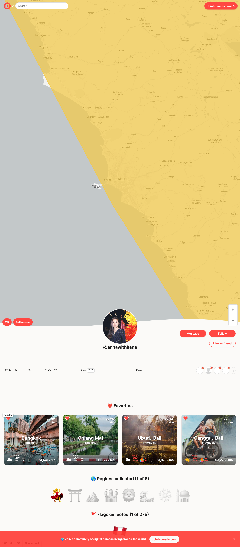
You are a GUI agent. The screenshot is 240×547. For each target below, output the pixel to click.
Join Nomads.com (164, 539)
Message (193, 333)
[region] (120, 180)
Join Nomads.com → (221, 6)
